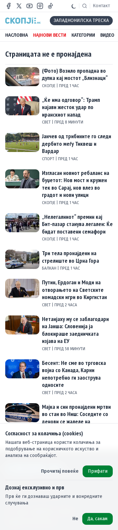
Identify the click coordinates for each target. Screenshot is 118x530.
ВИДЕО (107, 35)
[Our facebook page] (8, 6)
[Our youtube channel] (29, 6)
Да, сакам (98, 518)
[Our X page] (19, 6)
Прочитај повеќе (60, 471)
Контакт (101, 6)
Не (75, 518)
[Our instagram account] (40, 6)
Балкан (49, 268)
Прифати (98, 471)
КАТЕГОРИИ (83, 35)
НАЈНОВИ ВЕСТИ (49, 35)
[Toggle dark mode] (74, 6)
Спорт (48, 159)
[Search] (84, 6)
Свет (47, 122)
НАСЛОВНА (16, 35)
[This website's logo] (23, 20)
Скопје (49, 86)
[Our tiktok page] (50, 6)
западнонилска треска (81, 20)
